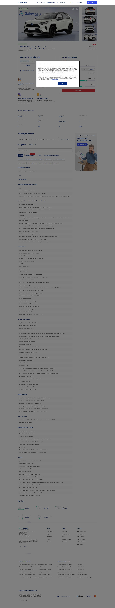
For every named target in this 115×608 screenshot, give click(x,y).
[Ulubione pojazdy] (70, 2)
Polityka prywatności (54, 79)
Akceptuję (62, 83)
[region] (58, 74)
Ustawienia (53, 83)
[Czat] (72, 2)
